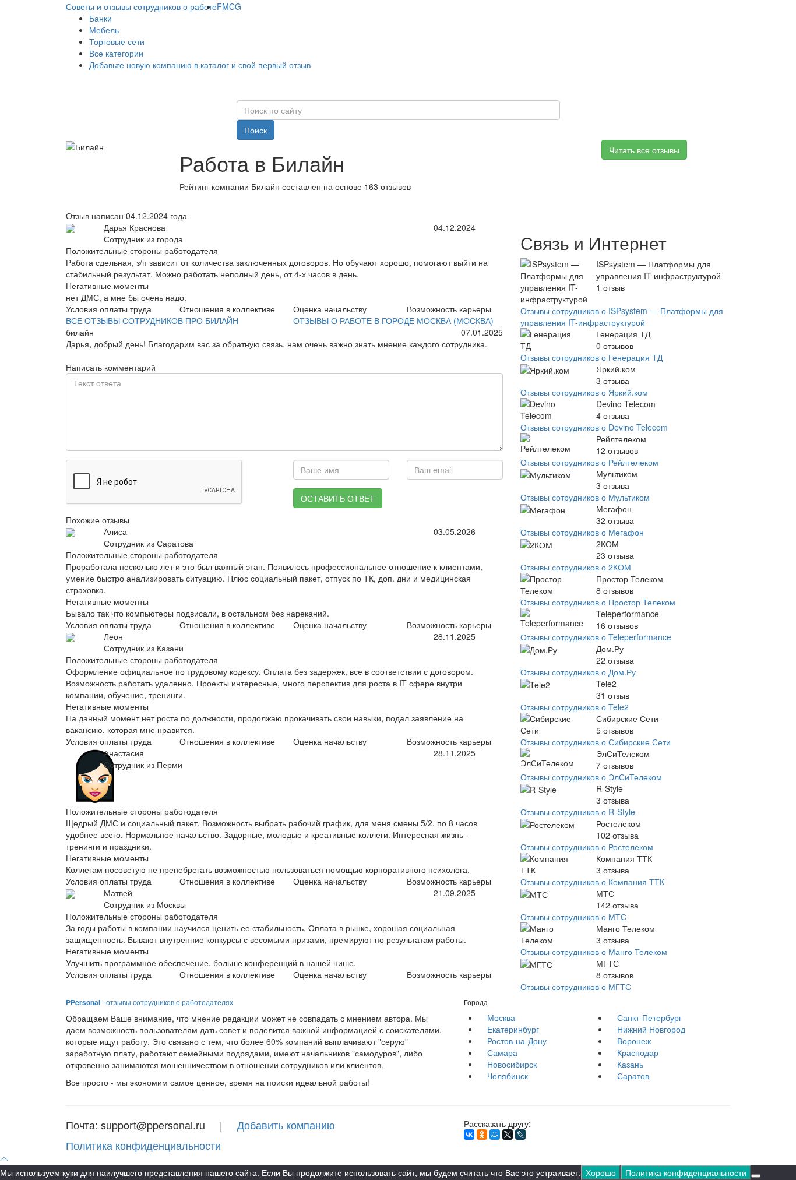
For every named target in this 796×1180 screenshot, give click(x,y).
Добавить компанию (286, 1124)
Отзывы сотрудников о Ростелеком (586, 847)
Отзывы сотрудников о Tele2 (574, 707)
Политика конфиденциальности (143, 1145)
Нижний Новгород (651, 1029)
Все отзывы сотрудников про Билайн (152, 320)
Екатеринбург (513, 1029)
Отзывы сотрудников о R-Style (577, 812)
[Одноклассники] (482, 1134)
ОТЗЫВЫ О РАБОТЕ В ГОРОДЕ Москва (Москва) (393, 320)
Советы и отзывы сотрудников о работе (141, 6)
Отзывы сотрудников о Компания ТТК (592, 881)
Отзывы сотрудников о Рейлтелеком (589, 462)
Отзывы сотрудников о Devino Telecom (594, 427)
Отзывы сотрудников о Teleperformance (595, 637)
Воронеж (634, 1041)
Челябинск (507, 1076)
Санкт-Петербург (649, 1017)
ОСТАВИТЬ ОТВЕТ (338, 498)
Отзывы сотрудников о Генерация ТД (591, 357)
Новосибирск (512, 1064)
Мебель (104, 30)
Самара (502, 1052)
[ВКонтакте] (469, 1134)
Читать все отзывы (644, 150)
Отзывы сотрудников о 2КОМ (575, 567)
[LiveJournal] (520, 1134)
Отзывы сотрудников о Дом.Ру (578, 672)
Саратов (633, 1076)
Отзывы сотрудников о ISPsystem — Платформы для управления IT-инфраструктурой (621, 316)
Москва (501, 1017)
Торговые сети (117, 41)
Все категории (116, 53)
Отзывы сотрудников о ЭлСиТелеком (591, 777)
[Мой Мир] (494, 1134)
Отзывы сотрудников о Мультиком (585, 497)
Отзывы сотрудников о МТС (573, 916)
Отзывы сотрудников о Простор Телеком (597, 602)
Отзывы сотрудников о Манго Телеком (593, 951)
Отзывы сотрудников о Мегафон (582, 532)
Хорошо (601, 1172)
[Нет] (755, 1176)
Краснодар (637, 1052)
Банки (100, 18)
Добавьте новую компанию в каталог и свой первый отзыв (200, 65)
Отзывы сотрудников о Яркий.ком (584, 392)
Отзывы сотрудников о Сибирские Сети (595, 742)
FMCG (229, 6)
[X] (507, 1134)
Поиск (255, 130)
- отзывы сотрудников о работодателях (149, 1002)
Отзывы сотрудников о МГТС (575, 986)
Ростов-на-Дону (517, 1041)
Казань (630, 1064)
